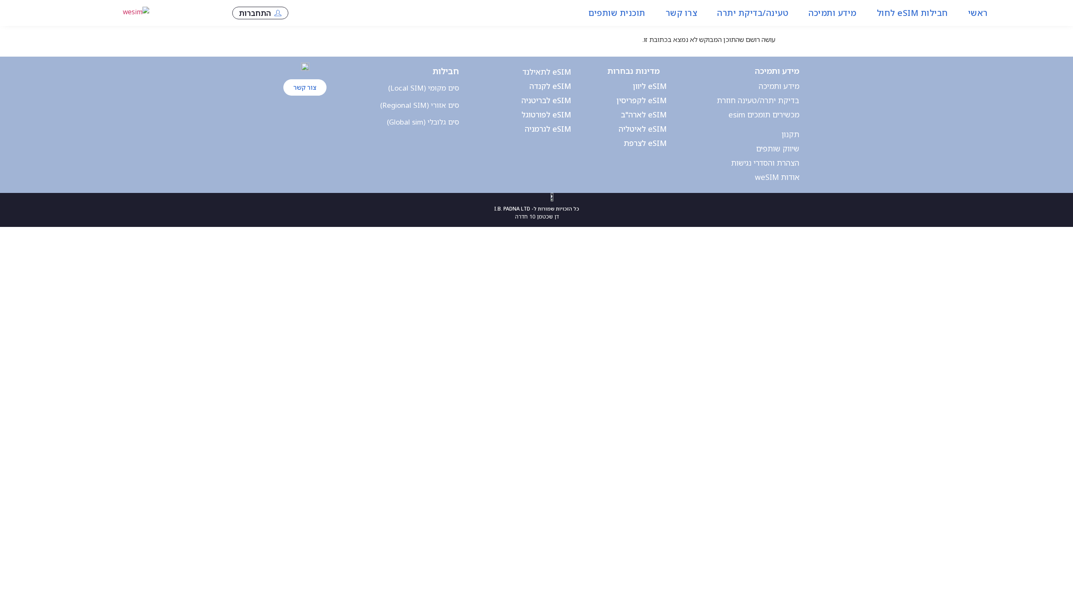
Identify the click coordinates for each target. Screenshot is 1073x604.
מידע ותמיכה (833, 12)
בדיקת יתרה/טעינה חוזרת (758, 100)
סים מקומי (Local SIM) (423, 88)
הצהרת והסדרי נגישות (765, 163)
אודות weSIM (777, 177)
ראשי (978, 12)
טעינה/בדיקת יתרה (752, 12)
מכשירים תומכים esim (763, 114)
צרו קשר (681, 12)
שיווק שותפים (777, 148)
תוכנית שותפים (616, 12)
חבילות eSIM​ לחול (912, 12)
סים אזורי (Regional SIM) (419, 105)
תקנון (790, 134)
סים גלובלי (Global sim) (423, 122)
